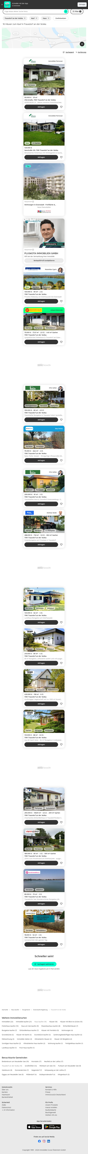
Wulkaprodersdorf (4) (47, 1074)
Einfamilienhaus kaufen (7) (29, 1030)
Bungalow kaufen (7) (9, 1030)
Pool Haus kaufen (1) (26, 1048)
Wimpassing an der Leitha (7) (55, 1070)
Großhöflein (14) (31, 1066)
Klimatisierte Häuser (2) (43, 1039)
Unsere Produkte (51, 1105)
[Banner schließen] (2, 4)
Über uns (5, 1090)
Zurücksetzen (60, 18)
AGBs (4, 1105)
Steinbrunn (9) (7, 1070)
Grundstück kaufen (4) (42, 1035)
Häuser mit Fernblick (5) (50, 1030)
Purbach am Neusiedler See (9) (69, 1066)
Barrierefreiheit (7, 1097)
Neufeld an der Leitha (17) (53, 1061)
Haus (45, 18)
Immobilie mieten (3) (24, 1039)
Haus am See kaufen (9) (30, 1026)
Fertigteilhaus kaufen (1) (74, 1043)
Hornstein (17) (36, 1061)
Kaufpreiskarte (50, 1110)
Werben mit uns (51, 1115)
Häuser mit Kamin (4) (24, 1035)
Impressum (6, 1095)
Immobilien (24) (7, 1022)
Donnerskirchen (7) (22, 1070)
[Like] (61, 107)
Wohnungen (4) (67, 1030)
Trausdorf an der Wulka (14, 18)
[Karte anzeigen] (44, 37)
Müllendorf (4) (31, 1074)
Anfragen (41, 107)
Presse (47, 1092)
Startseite (5, 1010)
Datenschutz (6, 1107)
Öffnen (82, 4)
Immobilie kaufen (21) (24, 1022)
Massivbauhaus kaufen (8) (50, 1026)
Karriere (5, 1092)
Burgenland (26, 1010)
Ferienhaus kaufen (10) (10, 1026)
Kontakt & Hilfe (50, 1090)
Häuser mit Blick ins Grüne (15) (71, 1022)
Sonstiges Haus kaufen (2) (11, 1043)
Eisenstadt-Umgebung (40, 1010)
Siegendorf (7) (36, 1070)
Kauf (32, 18)
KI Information (9, 1110)
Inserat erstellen (51, 1107)
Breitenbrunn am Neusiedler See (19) (15, 1061)
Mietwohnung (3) (8, 1039)
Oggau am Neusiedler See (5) (12, 1074)
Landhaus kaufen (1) (9, 1048)
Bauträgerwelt (50, 1112)
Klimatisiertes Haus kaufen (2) (34, 1043)
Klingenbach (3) (63, 1074)
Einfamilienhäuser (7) (70, 1026)
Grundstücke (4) (8, 1035)
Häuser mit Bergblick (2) (63, 1039)
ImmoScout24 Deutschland (55, 1095)
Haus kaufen (15, 1010)
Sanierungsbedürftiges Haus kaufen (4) (67, 1035)
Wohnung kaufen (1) (55, 1043)
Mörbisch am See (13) (47, 1066)
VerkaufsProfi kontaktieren (44, 260)
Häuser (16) (53, 1022)
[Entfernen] (25, 18)
